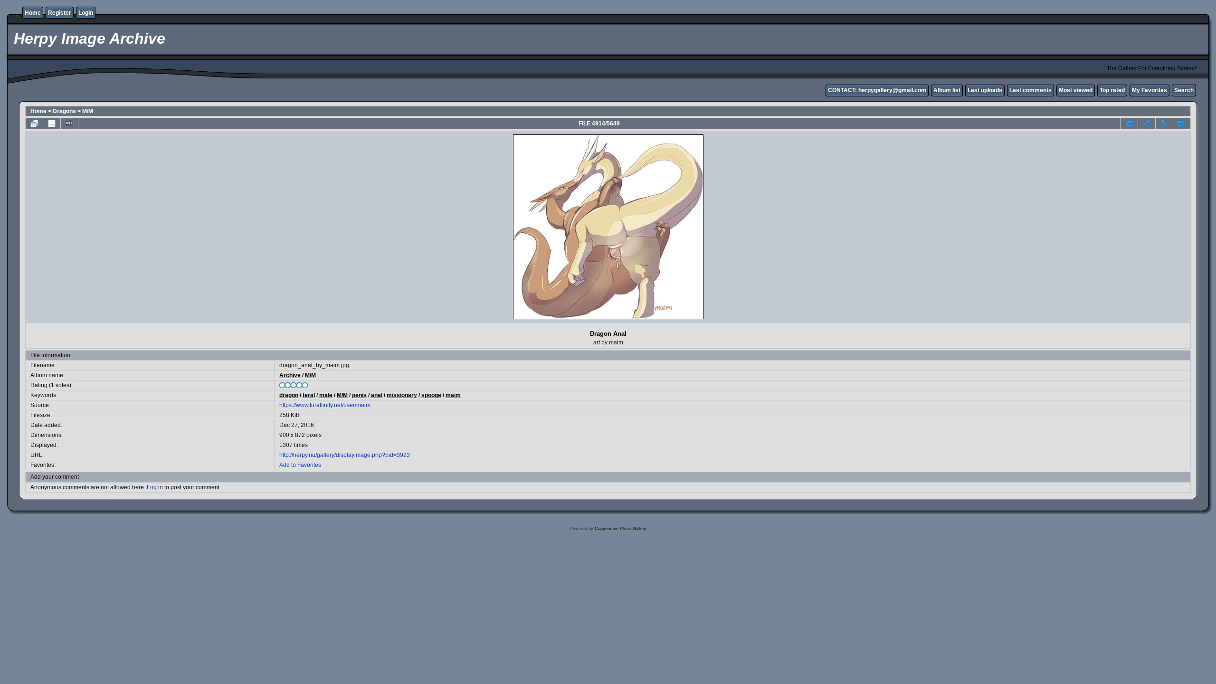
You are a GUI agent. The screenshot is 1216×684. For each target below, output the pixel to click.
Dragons (64, 111)
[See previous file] (1146, 123)
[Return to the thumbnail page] (34, 123)
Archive (290, 375)
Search (1184, 90)
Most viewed (1075, 90)
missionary (402, 395)
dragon (288, 395)
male (325, 395)
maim (453, 395)
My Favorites (1149, 90)
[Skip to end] (1181, 123)
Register (59, 13)
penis (359, 395)
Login (85, 13)
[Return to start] (1129, 123)
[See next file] (1164, 123)
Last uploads (985, 90)
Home (33, 13)
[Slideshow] (69, 123)
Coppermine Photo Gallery (620, 528)
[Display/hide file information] (51, 123)
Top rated (1112, 90)
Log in (155, 487)
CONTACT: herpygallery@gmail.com (877, 90)
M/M (87, 111)
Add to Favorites (300, 465)
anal (376, 395)
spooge (431, 395)
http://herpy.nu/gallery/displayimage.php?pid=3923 (344, 455)
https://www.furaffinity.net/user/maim (324, 405)
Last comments (1030, 90)
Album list (946, 90)
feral (309, 395)
